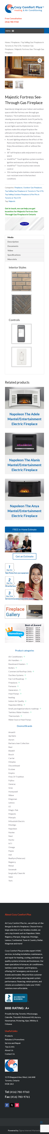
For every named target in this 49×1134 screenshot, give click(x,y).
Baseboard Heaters (16, 664)
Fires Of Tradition (16, 776)
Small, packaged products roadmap (23, 708)
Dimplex (12, 762)
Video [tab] (10, 250)
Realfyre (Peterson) (16, 858)
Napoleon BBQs (15, 705)
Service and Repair (13, 1043)
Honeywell (13, 791)
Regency (12, 862)
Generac (12, 784)
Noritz (11, 840)
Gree (10, 788)
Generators (13, 690)
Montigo (12, 825)
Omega (11, 847)
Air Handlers (13, 660)
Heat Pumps (13, 693)
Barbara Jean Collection (18, 743)
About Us (9, 1050)
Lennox (11, 802)
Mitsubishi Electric (16, 821)
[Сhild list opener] (24, 656)
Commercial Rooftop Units (20, 671)
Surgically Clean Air (16, 873)
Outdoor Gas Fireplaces (32, 187)
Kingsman (12, 799)
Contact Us (10, 1054)
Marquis (12, 817)
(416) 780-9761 (20, 1096)
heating (11, 697)
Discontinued (14, 765)
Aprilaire (12, 736)
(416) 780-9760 (12, 22)
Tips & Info (9, 1046)
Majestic (12, 201)
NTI (10, 843)
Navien (11, 832)
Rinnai (11, 865)
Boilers (11, 668)
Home (7, 42)
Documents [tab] (13, 246)
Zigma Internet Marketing (30, 1130)
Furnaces (12, 686)
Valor (10, 877)
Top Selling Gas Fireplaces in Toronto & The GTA (24, 191)
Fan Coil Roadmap (16, 679)
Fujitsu (11, 780)
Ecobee (11, 769)
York (10, 880)
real (10, 854)
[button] (8, 30)
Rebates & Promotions (14, 1039)
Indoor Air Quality (16, 701)
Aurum (11, 739)
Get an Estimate (25, 556)
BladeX (11, 750)
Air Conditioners (15, 656)
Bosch (11, 754)
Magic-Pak (13, 810)
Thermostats (14, 716)
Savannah (12, 869)
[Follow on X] (12, 1105)
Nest (10, 836)
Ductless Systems (15, 675)
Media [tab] (10, 237)
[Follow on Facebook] (7, 1105)
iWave (11, 795)
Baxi (10, 747)
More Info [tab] (12, 259)
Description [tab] (13, 241)
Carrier (11, 758)
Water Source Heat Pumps (19, 719)
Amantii (11, 732)
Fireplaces (15, 42)
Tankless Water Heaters (18, 712)
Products (9, 1036)
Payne (11, 851)
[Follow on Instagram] (17, 1105)
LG (9, 806)
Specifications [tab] (14, 255)
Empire (11, 773)
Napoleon (12, 828)
